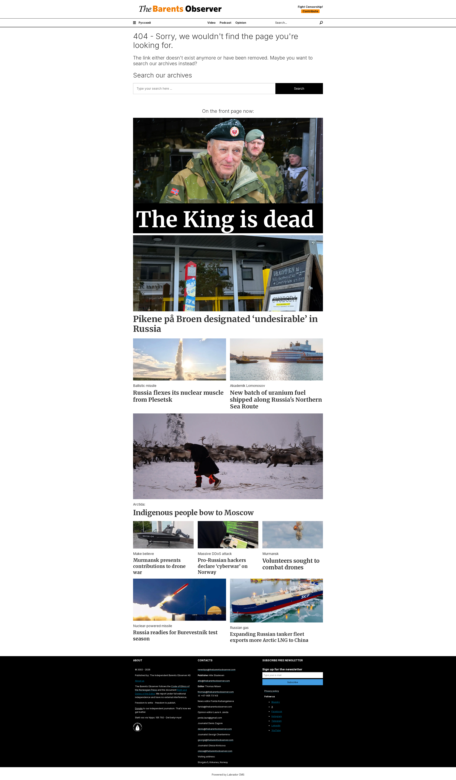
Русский (145, 22)
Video (211, 22)
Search (299, 88)
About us (139, 680)
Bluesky (275, 702)
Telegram (276, 721)
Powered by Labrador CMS (228, 774)
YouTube (276, 730)
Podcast (225, 22)
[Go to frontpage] (181, 9)
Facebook (276, 711)
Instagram (276, 716)
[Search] (321, 22)
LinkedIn (275, 725)
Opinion (240, 22)
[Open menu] (134, 22)
